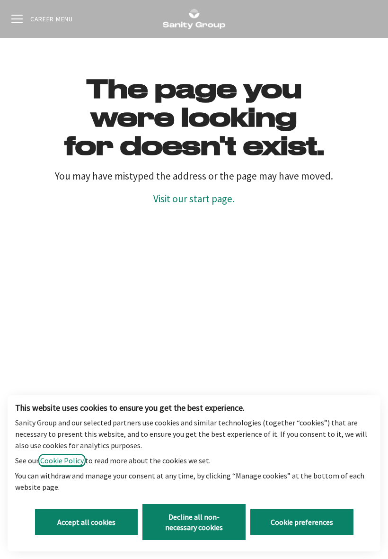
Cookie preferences (302, 522)
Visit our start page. (194, 198)
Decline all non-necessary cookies (194, 522)
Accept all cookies (86, 522)
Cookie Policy (62, 460)
